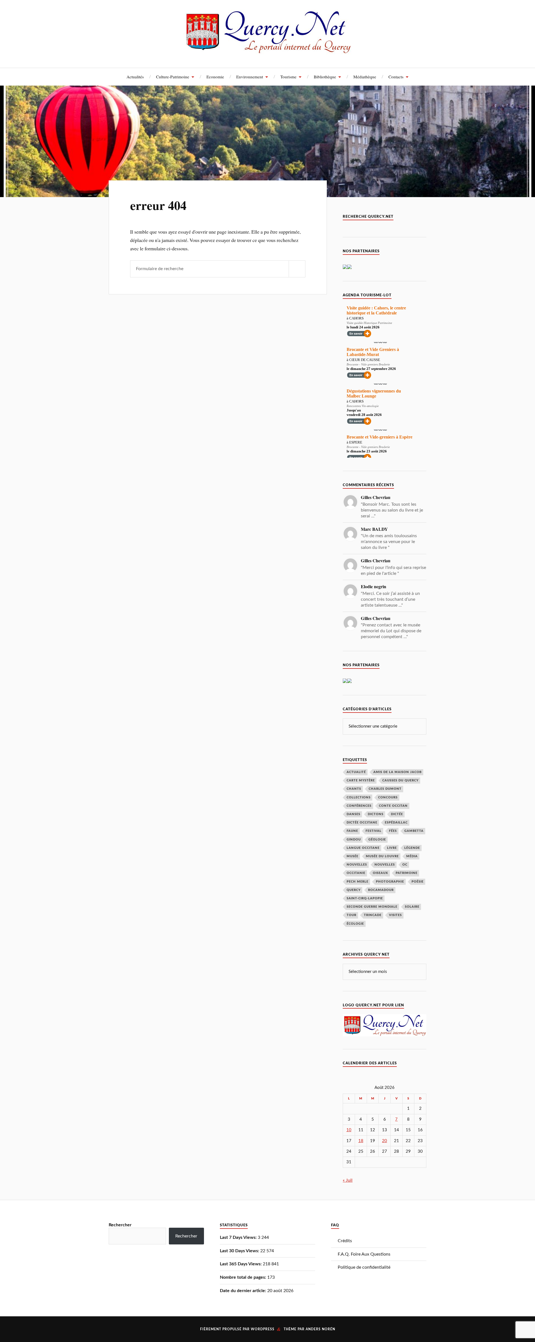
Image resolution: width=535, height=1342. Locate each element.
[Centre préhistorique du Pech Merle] (349, 267)
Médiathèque (364, 76)
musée (352, 856)
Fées (393, 830)
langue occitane (363, 847)
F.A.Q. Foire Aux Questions (364, 1254)
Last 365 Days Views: (241, 1264)
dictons (375, 814)
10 (348, 1130)
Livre (392, 847)
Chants (354, 788)
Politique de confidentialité (364, 1267)
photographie (390, 881)
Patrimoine (406, 873)
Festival (373, 830)
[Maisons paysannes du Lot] (349, 681)
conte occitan (393, 805)
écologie (355, 923)
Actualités (135, 76)
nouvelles (384, 864)
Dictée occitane (362, 822)
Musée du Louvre (382, 856)
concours (388, 797)
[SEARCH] (297, 268)
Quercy (354, 890)
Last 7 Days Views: (239, 1237)
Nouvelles (357, 864)
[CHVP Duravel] (345, 681)
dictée (397, 814)
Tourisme (288, 76)
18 (360, 1141)
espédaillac (396, 822)
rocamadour (381, 890)
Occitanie (356, 873)
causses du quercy (400, 780)
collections (359, 797)
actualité (356, 772)
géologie (377, 839)
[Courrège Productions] (345, 267)
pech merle (357, 881)
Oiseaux (380, 873)
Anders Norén (320, 1329)
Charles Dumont (385, 788)
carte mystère (361, 780)
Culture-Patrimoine (172, 76)
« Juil (347, 1180)
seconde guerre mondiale (372, 906)
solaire (412, 906)
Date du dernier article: (243, 1290)
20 (384, 1141)
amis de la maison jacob (397, 772)
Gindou (354, 839)
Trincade (372, 915)
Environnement (249, 76)
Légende (412, 847)
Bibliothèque (325, 76)
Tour (351, 915)
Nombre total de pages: (243, 1277)
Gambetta (414, 830)
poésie (418, 881)
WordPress (262, 1329)
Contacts (395, 76)
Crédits (345, 1241)
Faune (352, 830)
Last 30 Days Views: (240, 1251)
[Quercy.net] (268, 50)
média (412, 856)
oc (404, 864)
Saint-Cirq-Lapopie (365, 898)
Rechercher (120, 1225)
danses (353, 814)
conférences (359, 805)
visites (395, 915)
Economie (215, 76)
